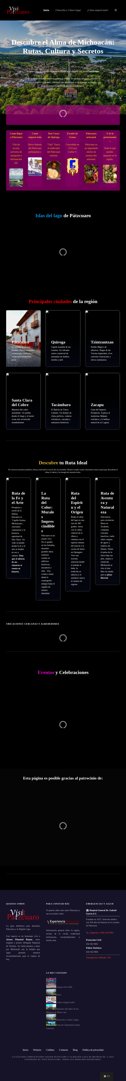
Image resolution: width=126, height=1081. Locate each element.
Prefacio (37, 1050)
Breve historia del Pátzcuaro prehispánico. (35, 148)
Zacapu (97, 405)
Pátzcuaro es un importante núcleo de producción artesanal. (91, 151)
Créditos (50, 1050)
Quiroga (58, 342)
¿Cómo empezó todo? (97, 10)
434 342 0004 (92, 952)
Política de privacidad (93, 1050)
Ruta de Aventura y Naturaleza (107, 502)
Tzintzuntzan (102, 342)
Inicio (46, 10)
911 (109, 957)
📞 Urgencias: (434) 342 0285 (99, 932)
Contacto (63, 1050)
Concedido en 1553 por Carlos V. (72, 148)
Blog (75, 1050)
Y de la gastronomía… (109, 137)
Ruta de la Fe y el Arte (18, 498)
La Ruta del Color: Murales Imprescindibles (48, 512)
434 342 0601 (92, 944)
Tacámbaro (61, 405)
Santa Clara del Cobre (22, 402)
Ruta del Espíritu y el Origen (77, 502)
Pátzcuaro (20, 342)
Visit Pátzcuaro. (51, 1059)
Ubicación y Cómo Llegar (68, 10)
